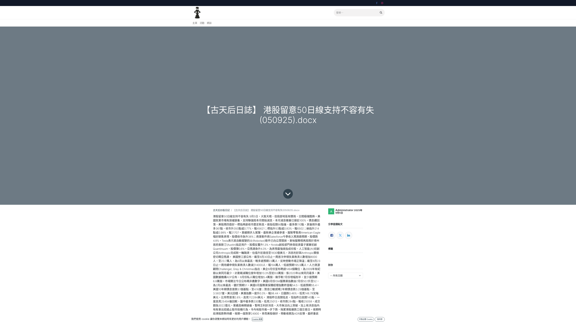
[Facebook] (376, 3)
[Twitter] (340, 235)
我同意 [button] (379, 319)
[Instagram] (382, 3)
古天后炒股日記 (221, 210)
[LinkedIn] (348, 235)
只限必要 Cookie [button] (366, 319)
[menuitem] (194, 23)
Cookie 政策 (257, 319)
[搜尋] (381, 12)
